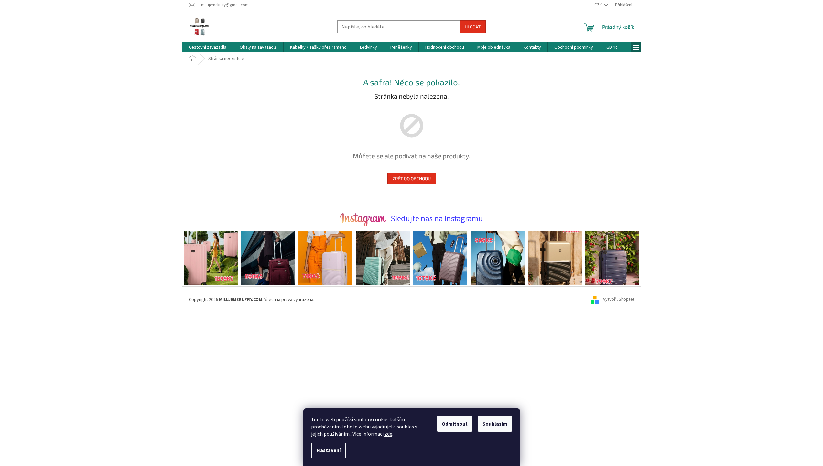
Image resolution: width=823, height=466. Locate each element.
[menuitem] (207, 47)
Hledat (473, 26)
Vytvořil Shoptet (618, 299)
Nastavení (329, 450)
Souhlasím (494, 423)
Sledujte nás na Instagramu (437, 219)
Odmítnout (455, 423)
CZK (598, 5)
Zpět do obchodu (412, 178)
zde (388, 434)
